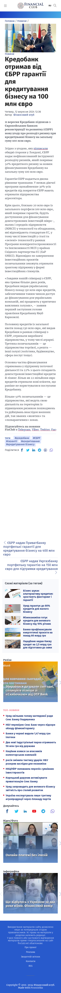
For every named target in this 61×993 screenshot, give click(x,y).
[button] (55, 6)
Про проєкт (30, 947)
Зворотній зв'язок (30, 956)
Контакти (30, 961)
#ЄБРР (36, 438)
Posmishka (37, 987)
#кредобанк (22, 438)
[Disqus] (30, 495)
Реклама (30, 952)
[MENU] (5, 5)
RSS (31, 966)
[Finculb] (7, 811)
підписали (41, 148)
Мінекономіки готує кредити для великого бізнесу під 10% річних (37, 620)
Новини (9, 53)
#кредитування (30, 441)
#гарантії (11, 441)
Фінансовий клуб (23, 114)
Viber (35, 429)
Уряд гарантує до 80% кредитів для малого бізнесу (36, 608)
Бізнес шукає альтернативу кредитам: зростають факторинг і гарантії (38, 595)
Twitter (45, 429)
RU (50, 6)
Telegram (24, 429)
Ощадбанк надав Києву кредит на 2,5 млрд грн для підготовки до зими (37, 644)
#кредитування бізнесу (20, 444)
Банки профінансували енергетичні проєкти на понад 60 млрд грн (38, 632)
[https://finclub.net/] (30, 5)
